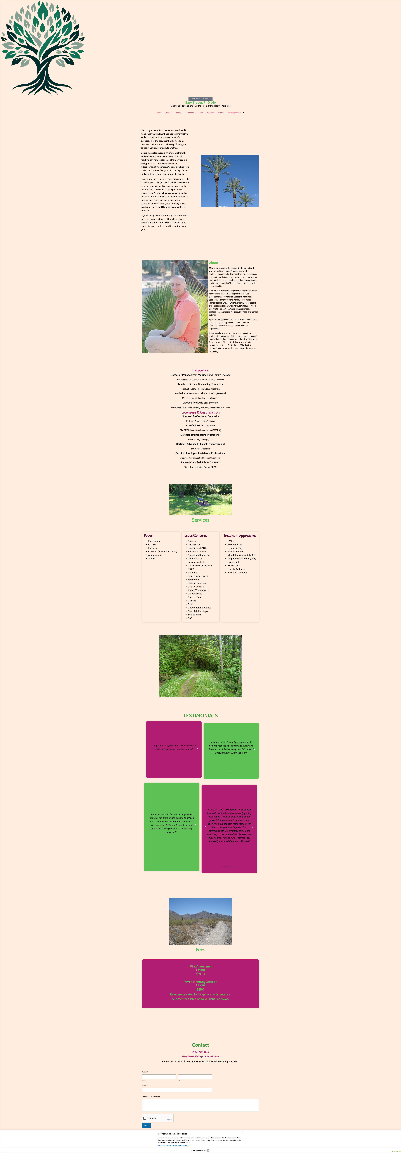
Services (178, 113)
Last (179, 1080)
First (143, 1080)
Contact (210, 113)
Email (145, 1085)
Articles (221, 113)
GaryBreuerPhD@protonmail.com (200, 1056)
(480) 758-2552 (200, 1051)
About (168, 113)
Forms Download (234, 113)
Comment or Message (151, 1097)
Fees (201, 113)
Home (159, 113)
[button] (150, 749)
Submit (147, 1125)
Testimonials (190, 113)
